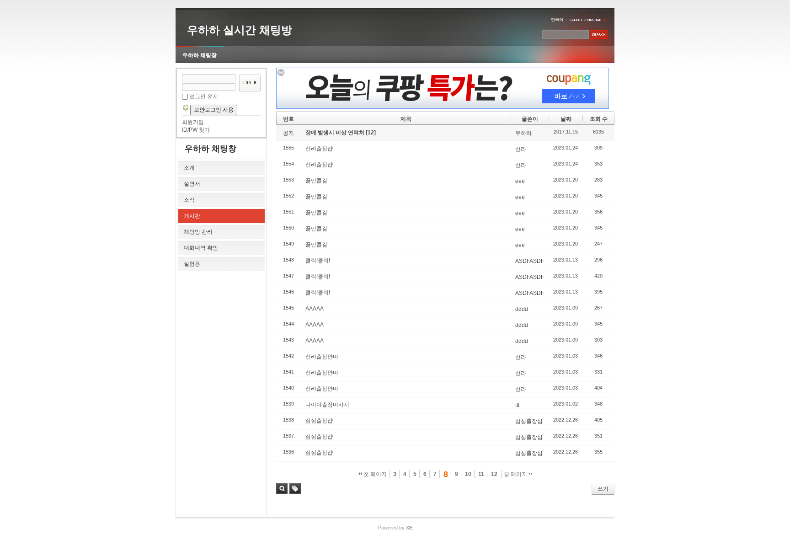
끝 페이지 (516, 474)
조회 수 (599, 119)
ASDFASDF (529, 261)
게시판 (192, 216)
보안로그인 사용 (214, 110)
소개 (189, 168)
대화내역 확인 (201, 248)
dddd (521, 309)
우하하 (523, 133)
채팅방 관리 (198, 232)
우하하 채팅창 (199, 55)
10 (468, 474)
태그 (295, 488)
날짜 (565, 119)
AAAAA (314, 308)
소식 (189, 200)
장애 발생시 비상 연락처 (335, 132)
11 (481, 474)
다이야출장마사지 (327, 404)
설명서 (192, 184)
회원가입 (193, 122)
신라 (520, 149)
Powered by (395, 527)
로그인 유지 (203, 96)
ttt (517, 405)
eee (520, 181)
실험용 (192, 264)
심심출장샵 (319, 420)
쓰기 (603, 489)
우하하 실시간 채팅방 (239, 30)
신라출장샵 (319, 148)
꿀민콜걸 (316, 180)
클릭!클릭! (317, 260)
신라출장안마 (321, 356)
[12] (371, 132)
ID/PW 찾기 (196, 130)
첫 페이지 (374, 474)
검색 (282, 488)
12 (494, 474)
